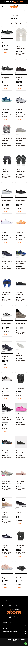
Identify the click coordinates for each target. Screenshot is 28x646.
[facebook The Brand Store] (14, 617)
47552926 (4, 628)
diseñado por (14, 642)
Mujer (13, 15)
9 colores (17, 42)
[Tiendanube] (14, 644)
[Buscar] (25, 10)
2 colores (17, 103)
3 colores (17, 72)
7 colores (17, 195)
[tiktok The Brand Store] (17, 617)
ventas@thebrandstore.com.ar (9, 631)
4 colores (17, 165)
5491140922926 (5, 626)
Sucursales (4, 600)
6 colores (3, 36)
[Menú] (2, 7)
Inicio (9, 15)
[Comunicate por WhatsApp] (25, 643)
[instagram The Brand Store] (10, 617)
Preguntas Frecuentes (7, 603)
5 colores (3, 72)
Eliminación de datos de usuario (9, 605)
